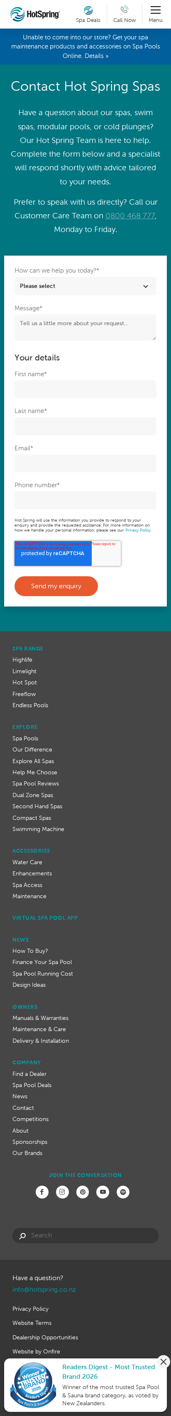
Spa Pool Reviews (35, 783)
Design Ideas (29, 984)
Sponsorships (29, 1141)
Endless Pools (30, 705)
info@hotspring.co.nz (44, 1289)
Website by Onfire (36, 1351)
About (20, 1130)
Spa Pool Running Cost (42, 973)
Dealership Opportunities (45, 1337)
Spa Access (27, 885)
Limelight (24, 671)
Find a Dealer (29, 1073)
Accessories (31, 851)
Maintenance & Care (39, 1029)
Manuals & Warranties (40, 1018)
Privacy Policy (138, 530)
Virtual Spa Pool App (45, 918)
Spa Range (28, 648)
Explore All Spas (33, 761)
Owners (24, 1007)
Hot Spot (24, 682)
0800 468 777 (130, 215)
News (20, 940)
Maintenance (29, 896)
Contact (23, 1107)
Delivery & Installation (40, 1040)
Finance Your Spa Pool (42, 962)
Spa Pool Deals (31, 1085)
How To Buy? (30, 950)
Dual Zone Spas (32, 795)
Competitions (30, 1119)
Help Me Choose (34, 772)
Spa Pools (25, 738)
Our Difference (32, 749)
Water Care (27, 862)
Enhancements (32, 873)
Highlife (22, 659)
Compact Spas (31, 817)
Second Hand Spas (37, 806)
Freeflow (24, 694)
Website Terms (31, 1322)
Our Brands (27, 1153)
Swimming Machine (38, 829)
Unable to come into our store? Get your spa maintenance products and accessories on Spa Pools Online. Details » (85, 46)
